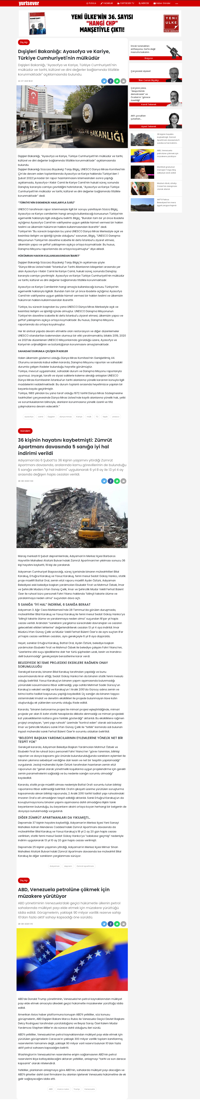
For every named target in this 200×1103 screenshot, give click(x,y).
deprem (68, 866)
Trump (77, 1089)
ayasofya (28, 416)
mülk (89, 416)
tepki (105, 416)
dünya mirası (65, 416)
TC (97, 416)
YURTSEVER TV (127, 3)
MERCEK (145, 3)
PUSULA (92, 3)
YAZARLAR (108, 3)
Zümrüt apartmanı (85, 866)
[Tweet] (104, 81)
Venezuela (89, 1089)
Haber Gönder (163, 3)
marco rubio (63, 1089)
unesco (115, 416)
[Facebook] (110, 81)
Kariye (79, 416)
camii (40, 416)
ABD (51, 1089)
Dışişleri (51, 416)
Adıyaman (55, 866)
